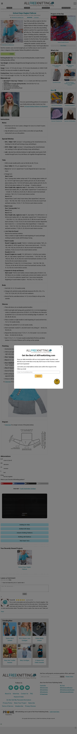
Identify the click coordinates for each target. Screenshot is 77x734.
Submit (38, 376)
